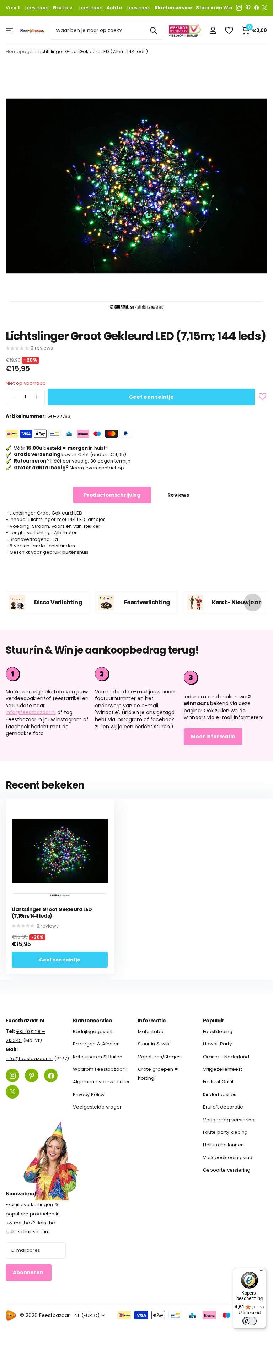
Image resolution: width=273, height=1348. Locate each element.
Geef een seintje (151, 397)
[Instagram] (239, 8)
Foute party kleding (225, 1132)
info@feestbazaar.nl (31, 712)
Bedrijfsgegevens (93, 1031)
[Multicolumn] (225, 676)
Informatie (152, 1020)
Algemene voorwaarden (102, 1081)
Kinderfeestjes (219, 1094)
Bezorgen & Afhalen (96, 1043)
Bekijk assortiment (10, 30)
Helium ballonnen (223, 1144)
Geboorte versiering (226, 1170)
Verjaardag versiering (229, 1119)
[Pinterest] (248, 8)
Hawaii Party (217, 1043)
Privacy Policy (89, 1094)
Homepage (19, 51)
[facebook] (256, 8)
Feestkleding (217, 1031)
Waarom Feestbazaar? (100, 1069)
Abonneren (28, 1272)
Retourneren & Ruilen (97, 1056)
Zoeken (153, 31)
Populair (213, 1020)
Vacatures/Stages (159, 1056)
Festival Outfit (218, 1081)
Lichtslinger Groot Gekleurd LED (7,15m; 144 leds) (52, 912)
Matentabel (151, 1031)
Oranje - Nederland (226, 1056)
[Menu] (261, 1272)
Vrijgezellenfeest (222, 1069)
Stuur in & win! (154, 1043)
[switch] (249, 1321)
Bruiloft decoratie (223, 1107)
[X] (264, 8)
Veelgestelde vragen (98, 1107)
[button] (252, 602)
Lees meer (37, 8)
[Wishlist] (229, 30)
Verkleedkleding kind (227, 1157)
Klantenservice (92, 1020)
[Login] (212, 30)
